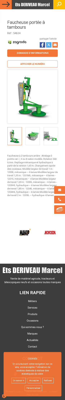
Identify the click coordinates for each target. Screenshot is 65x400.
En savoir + (18, 380)
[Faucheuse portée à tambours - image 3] (51, 136)
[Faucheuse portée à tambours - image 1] (14, 136)
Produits (32, 314)
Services (32, 307)
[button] (32, 64)
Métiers (32, 301)
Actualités (32, 340)
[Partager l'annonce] (55, 45)
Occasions (32, 320)
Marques (32, 333)
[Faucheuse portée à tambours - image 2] (32, 136)
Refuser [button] (48, 380)
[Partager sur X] (48, 45)
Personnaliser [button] (33, 388)
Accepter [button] (34, 380)
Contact (32, 346)
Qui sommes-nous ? (32, 327)
